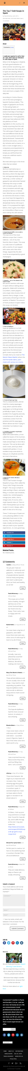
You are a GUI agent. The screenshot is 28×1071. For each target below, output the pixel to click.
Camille (8, 565)
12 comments (6, 20)
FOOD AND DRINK (15, 18)
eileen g (8, 773)
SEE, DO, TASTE (18, 1053)
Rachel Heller (10, 624)
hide (12, 47)
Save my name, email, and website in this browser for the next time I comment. (13, 921)
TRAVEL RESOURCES (8, 1056)
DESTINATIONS (6, 18)
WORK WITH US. (19, 1056)
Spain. (21, 18)
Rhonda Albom (10, 725)
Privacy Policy (13, 1058)
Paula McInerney (8, 16)
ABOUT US (11, 1051)
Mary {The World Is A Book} (14, 672)
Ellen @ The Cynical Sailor (13, 843)
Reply (22, 588)
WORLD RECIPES (8, 1053)
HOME (5, 1051)
